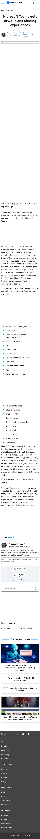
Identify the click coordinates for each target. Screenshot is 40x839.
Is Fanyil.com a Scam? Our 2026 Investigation (20, 679)
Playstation (5, 805)
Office (3, 782)
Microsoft (10, 10)
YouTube (23, 734)
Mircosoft (5, 769)
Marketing (5, 755)
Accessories (6, 801)
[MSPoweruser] (14, 3)
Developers (5, 746)
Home (3, 10)
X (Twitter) (18, 734)
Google (4, 778)
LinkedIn (29, 734)
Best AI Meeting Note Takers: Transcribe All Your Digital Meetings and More (20, 668)
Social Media (6, 824)
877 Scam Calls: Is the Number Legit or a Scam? (20, 689)
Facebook (12, 734)
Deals (3, 792)
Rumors (4, 797)
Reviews (4, 815)
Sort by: (22, 628)
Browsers (5, 819)
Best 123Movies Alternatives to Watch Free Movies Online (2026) (20, 718)
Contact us (27, 836)
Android (4, 773)
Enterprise (5, 750)
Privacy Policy (14, 836)
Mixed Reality (6, 828)
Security (4, 759)
